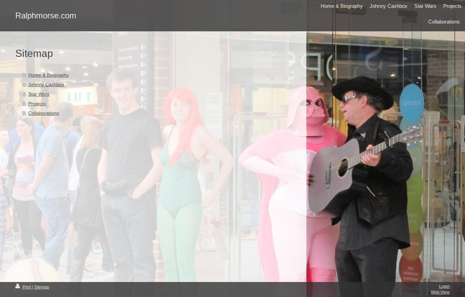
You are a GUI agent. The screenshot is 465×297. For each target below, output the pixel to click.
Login (444, 286)
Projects (37, 103)
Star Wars (38, 94)
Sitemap (41, 287)
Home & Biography (48, 75)
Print (26, 287)
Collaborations (43, 113)
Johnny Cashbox (46, 84)
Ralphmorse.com (45, 15)
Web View (440, 292)
